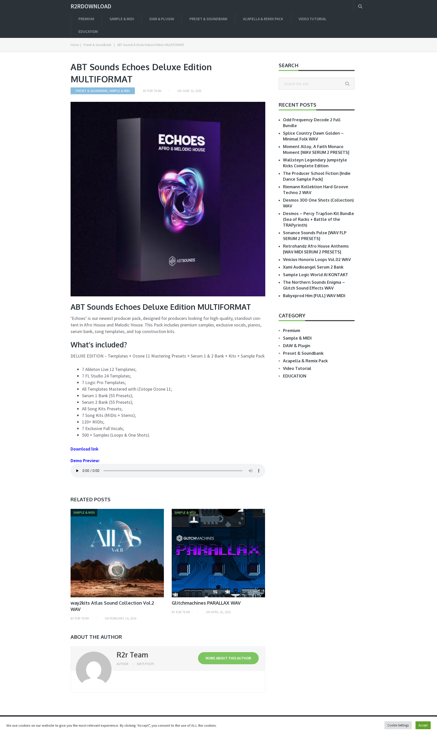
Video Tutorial (312, 18)
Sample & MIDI (122, 18)
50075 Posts (145, 664)
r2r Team (154, 91)
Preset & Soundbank (208, 18)
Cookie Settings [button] (398, 725)
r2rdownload (91, 6)
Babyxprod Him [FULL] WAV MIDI (314, 295)
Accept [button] (423, 725)
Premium (86, 18)
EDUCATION (88, 31)
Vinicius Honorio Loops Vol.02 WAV (317, 259)
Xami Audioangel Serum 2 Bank (313, 267)
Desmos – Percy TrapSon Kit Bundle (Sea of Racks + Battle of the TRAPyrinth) (318, 219)
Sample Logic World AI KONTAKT (315, 274)
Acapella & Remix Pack (263, 18)
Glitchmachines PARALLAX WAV (206, 603)
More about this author (228, 658)
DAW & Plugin (161, 18)
